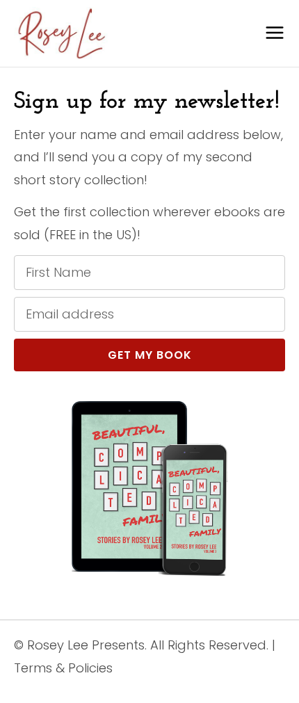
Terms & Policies (63, 668)
